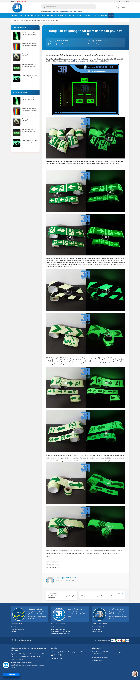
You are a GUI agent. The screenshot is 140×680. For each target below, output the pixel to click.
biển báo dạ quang (54, 11)
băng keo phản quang (66, 11)
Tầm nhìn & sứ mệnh (17, 629)
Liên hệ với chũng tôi (98, 627)
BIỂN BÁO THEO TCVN (65, 15)
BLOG (111, 15)
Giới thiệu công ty (16, 627)
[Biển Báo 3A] (17, 12)
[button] (135, 674)
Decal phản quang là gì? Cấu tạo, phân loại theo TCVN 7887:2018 (29, 44)
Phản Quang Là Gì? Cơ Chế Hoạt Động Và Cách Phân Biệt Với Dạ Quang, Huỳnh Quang (29, 33)
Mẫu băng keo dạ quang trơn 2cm (29, 54)
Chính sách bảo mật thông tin (60, 633)
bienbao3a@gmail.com (60, 655)
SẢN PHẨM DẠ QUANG (27, 15)
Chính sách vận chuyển (58, 629)
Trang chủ (16, 20)
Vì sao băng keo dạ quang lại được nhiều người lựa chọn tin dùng (30, 76)
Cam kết (13, 631)
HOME (15, 15)
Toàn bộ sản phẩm (97, 631)
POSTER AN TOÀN (101, 15)
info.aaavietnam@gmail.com (23, 662)
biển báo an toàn (77, 11)
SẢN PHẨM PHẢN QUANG (46, 15)
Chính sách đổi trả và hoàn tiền (60, 631)
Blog (127, 1)
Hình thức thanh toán (57, 627)
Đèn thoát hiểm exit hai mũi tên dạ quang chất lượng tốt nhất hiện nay (29, 65)
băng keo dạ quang (79, 61)
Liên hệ (123, 1)
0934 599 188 (21, 1)
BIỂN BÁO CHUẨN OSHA (83, 15)
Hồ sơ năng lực (96, 629)
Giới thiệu (117, 1)
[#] (112, 641)
